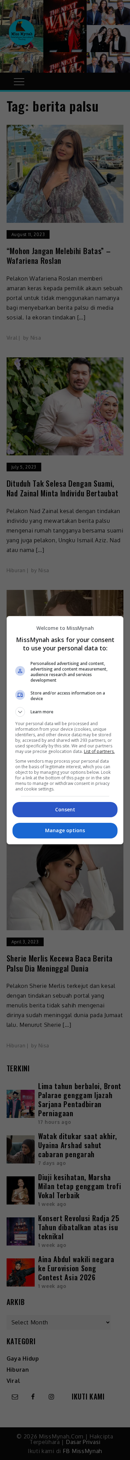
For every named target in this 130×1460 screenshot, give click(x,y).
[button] (65, 712)
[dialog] (65, 730)
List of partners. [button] (99, 751)
